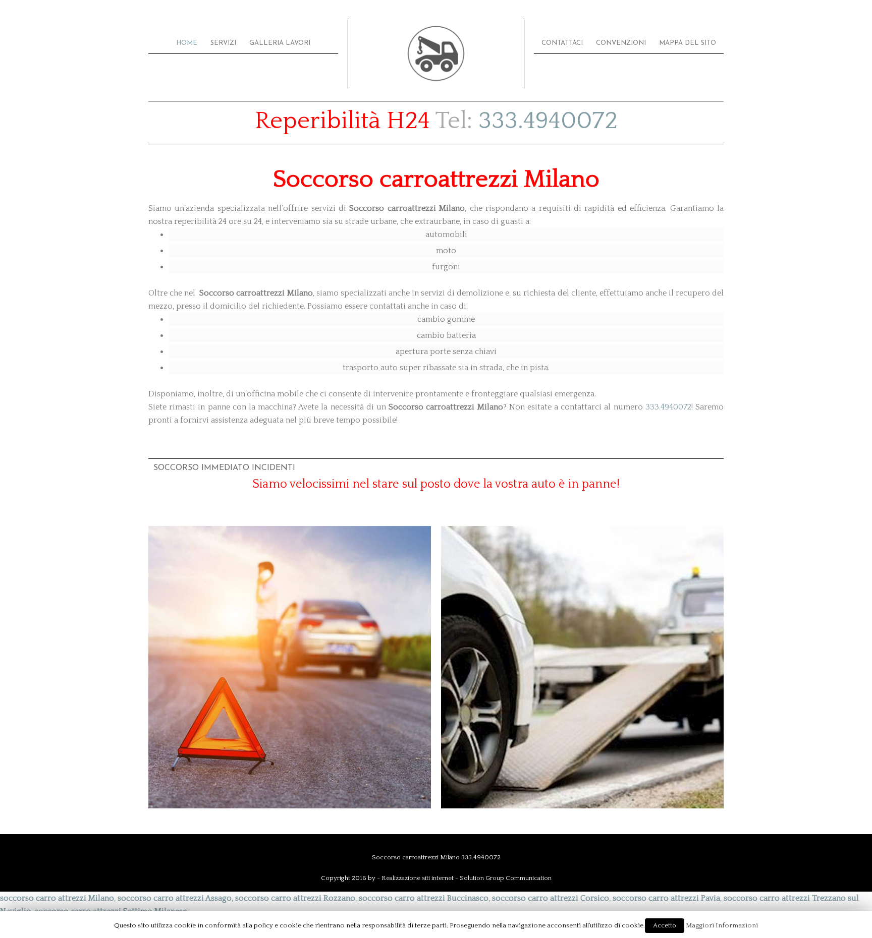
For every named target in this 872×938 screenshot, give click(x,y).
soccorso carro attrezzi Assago (175, 898)
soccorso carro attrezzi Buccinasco (423, 898)
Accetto (664, 925)
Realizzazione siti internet (418, 878)
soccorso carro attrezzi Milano (57, 898)
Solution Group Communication (506, 878)
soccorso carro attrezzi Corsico (550, 898)
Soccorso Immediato (290, 703)
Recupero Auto (583, 703)
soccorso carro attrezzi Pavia (666, 898)
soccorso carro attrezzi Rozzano (295, 898)
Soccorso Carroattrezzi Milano (436, 54)
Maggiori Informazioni (722, 925)
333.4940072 (548, 120)
